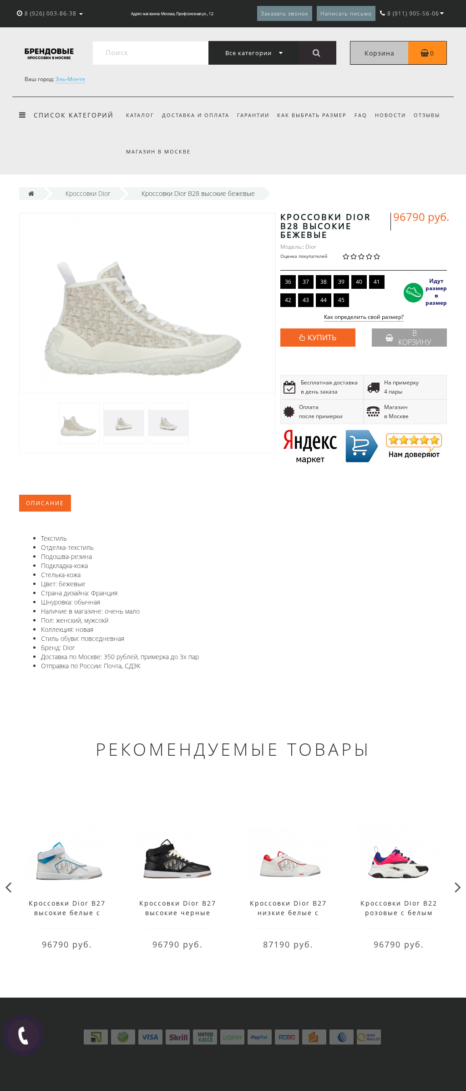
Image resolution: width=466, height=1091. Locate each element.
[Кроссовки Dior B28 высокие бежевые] (79, 422)
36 (288, 282)
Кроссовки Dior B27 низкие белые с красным (288, 913)
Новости (390, 115)
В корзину (414, 337)
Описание (45, 503)
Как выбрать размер (312, 115)
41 (377, 282)
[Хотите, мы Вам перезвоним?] (23, 1035)
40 (359, 282)
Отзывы (427, 115)
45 (341, 300)
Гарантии (253, 115)
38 (323, 282)
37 (306, 282)
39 (341, 282)
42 (288, 300)
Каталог (140, 115)
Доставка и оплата (195, 115)
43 (306, 300)
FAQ (361, 115)
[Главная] (31, 193)
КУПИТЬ (322, 337)
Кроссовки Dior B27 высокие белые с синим (67, 913)
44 (323, 300)
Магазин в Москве (158, 151)
